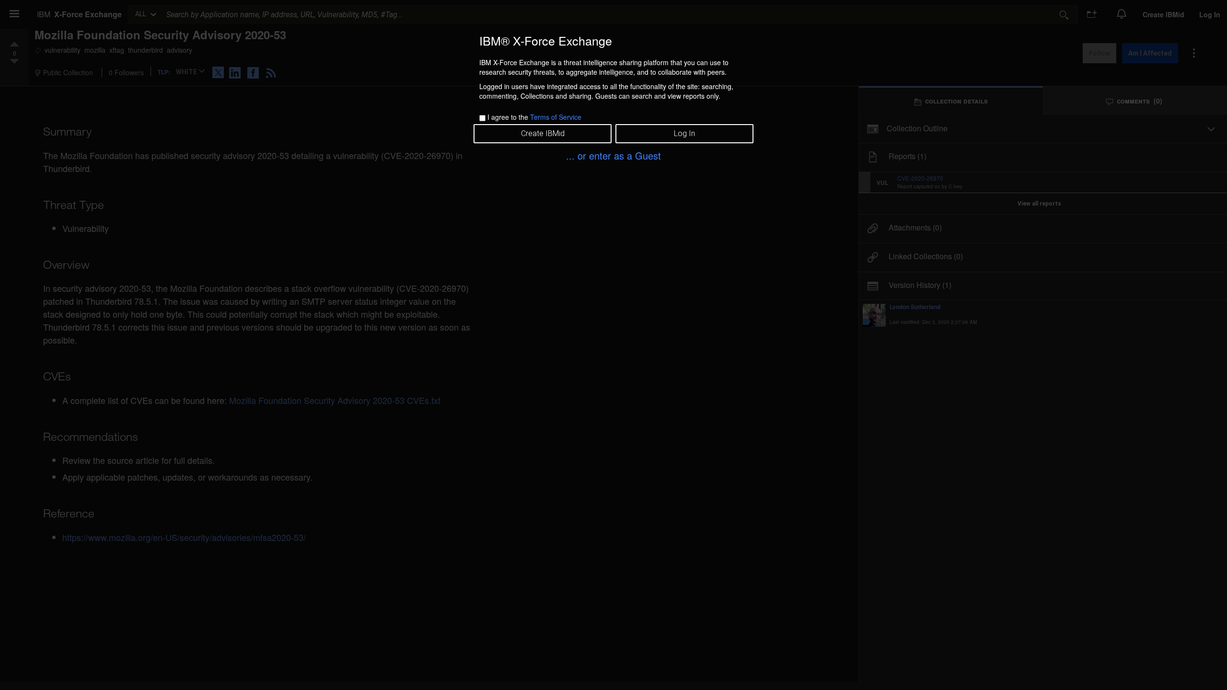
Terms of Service (555, 117)
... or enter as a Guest (613, 155)
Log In (684, 133)
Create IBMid (543, 133)
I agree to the (534, 117)
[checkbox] (482, 118)
